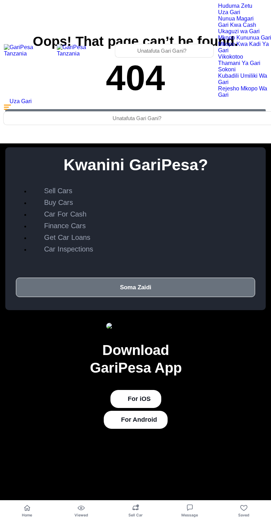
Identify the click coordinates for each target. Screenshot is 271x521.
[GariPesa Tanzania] (28, 54)
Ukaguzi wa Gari (239, 31)
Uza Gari (229, 12)
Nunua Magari (236, 19)
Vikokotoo (230, 57)
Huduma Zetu (235, 6)
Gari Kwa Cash (237, 25)
